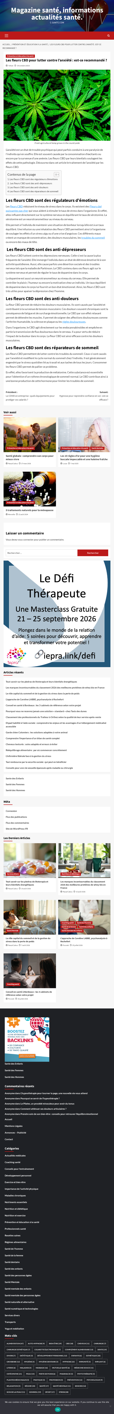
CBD (69, 1343)
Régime (30, 1386)
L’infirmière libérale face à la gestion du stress (28, 756)
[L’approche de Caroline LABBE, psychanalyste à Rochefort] (84, 917)
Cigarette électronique (47, 1349)
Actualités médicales (15, 1155)
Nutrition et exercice (15, 1215)
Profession (56, 1380)
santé (44, 1386)
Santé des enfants (86, 927)
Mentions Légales (14, 1126)
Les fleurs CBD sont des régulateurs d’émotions (34, 179)
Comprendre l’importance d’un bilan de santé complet (33, 738)
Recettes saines (12, 1235)
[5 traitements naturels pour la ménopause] (30, 489)
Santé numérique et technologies (21, 1308)
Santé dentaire (97, 448)
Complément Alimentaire (79, 1349)
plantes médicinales (18, 1380)
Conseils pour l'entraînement (19, 1169)
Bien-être (55, 1343)
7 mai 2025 (74, 463)
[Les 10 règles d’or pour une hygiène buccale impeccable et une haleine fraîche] (84, 434)
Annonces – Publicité (15, 1132)
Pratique (39, 1380)
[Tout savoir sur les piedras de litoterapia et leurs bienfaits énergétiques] (30, 860)
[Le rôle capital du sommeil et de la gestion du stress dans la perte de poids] (30, 917)
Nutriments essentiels (16, 1202)
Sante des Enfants (15, 778)
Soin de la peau (16, 1392)
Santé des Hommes (15, 790)
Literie (11, 1368)
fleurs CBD (16, 206)
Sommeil (35, 1392)
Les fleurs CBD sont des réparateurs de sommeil (34, 191)
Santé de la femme (69, 927)
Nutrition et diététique (71, 874)
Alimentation (15, 1343)
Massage (42, 1368)
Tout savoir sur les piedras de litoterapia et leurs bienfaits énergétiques (41, 681)
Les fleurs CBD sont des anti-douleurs (29, 187)
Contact (9, 1139)
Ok (57, 1409)
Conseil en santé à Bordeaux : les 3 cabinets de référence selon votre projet (43, 705)
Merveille (11, 514)
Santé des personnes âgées (18, 1275)
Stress (63, 1392)
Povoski (66, 945)
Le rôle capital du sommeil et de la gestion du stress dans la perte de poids (43, 693)
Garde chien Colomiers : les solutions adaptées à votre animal (37, 732)
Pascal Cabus (13, 463)
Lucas (65, 463)
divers (11, 1356)
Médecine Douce (84, 1368)
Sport (50, 1392)
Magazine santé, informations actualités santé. (57, 13)
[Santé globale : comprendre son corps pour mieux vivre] (30, 434)
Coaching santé (68, 923)
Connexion (11, 811)
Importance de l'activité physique (21, 1188)
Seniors (80, 1386)
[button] (7, 35)
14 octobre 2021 (23, 66)
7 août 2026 (25, 945)
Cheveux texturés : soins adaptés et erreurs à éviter (31, 744)
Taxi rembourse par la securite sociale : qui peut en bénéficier (36, 762)
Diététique (26, 1356)
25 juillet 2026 (77, 945)
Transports (10, 1322)
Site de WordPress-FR (17, 828)
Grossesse (13, 1362)
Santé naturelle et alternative (19, 1302)
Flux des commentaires (17, 822)
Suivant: (83, 396)
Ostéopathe (14, 1374)
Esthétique (93, 1356)
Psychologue (95, 1380)
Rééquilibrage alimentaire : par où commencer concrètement (36, 750)
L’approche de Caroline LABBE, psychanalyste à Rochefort (35, 699)
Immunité (85, 1362)
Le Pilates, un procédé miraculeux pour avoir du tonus (47, 1103)
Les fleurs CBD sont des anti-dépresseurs (31, 183)
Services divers (13, 874)
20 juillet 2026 (23, 999)
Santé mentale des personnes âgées (23, 1295)
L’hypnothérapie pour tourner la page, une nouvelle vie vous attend (54, 1093)
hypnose (69, 1362)
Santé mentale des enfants (72, 930)
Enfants (76, 1356)
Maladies (25, 1368)
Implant (100, 1362)
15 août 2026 (80, 892)
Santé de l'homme (84, 923)
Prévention (74, 1380)
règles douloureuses (74, 321)
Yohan (10, 66)
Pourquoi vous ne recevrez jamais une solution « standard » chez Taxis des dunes (46, 711)
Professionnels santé (15, 1228)
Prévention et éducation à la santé (20, 56)
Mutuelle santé (61, 1368)
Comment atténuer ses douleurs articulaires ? (43, 1108)
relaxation (13, 1386)
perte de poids (47, 1374)
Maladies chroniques (15, 1195)
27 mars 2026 (26, 463)
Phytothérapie (86, 1374)
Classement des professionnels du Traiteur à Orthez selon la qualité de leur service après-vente (53, 717)
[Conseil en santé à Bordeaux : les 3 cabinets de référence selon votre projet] (30, 970)
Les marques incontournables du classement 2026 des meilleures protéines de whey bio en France (55, 687)
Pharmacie (66, 1374)
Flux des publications (16, 817)
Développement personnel (18, 1175)
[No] (110, 1406)
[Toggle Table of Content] (55, 174)
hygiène (29, 1362)
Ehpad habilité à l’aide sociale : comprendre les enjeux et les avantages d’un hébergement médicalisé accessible (56, 725)
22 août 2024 (23, 514)
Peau (30, 1374)
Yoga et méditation (14, 1328)
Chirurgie (100, 1343)
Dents (102, 1349)
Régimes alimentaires (15, 1242)
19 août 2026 (26, 888)
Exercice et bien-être (15, 1182)
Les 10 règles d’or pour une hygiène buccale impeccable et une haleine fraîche (84, 457)
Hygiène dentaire (48, 1362)
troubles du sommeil (93, 237)
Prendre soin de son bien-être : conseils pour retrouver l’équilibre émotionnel (59, 1114)
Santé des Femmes (15, 784)
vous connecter (25, 539)
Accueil (8, 1119)
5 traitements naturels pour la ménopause (29, 510)
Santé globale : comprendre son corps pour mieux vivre (30, 457)
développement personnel (52, 1356)
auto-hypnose (36, 1343)
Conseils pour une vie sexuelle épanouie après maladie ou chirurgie (39, 768)
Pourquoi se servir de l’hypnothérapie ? (40, 1098)
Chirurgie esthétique (18, 1349)
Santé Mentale (12, 930)
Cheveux (83, 1343)
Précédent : (30, 396)
